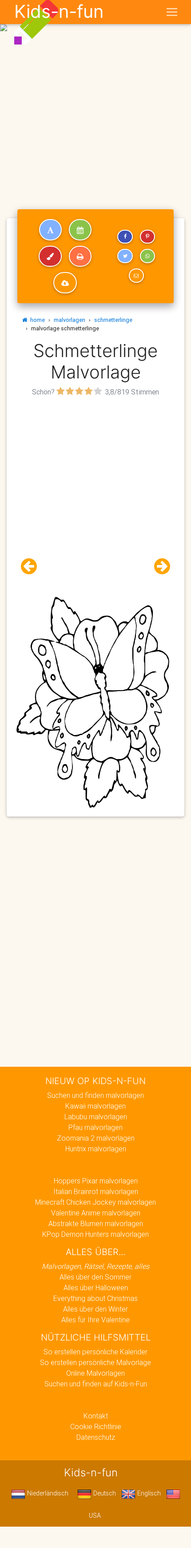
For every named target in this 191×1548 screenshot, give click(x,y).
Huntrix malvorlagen (95, 1148)
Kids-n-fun (58, 12)
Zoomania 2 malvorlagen (96, 1138)
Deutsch (104, 1493)
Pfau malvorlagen (95, 1127)
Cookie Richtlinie (95, 1426)
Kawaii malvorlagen (95, 1105)
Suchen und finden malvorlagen (95, 1095)
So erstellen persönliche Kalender (95, 1351)
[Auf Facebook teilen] (124, 237)
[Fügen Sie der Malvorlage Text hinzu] (50, 229)
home (36, 320)
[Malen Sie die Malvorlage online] (50, 256)
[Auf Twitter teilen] (124, 256)
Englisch (148, 1493)
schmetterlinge (113, 320)
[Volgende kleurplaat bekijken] (158, 567)
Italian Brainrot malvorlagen (95, 1191)
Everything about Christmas (95, 1298)
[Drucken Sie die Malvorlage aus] (80, 256)
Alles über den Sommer (95, 1276)
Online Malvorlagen (95, 1373)
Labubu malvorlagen (95, 1116)
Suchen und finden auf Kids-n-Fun (95, 1383)
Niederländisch (46, 1493)
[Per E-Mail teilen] (136, 275)
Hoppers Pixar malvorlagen (96, 1180)
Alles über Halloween (96, 1287)
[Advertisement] (95, 99)
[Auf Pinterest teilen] (147, 237)
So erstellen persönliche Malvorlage (95, 1362)
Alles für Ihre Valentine (95, 1319)
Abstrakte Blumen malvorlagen (95, 1223)
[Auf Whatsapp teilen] (147, 256)
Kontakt (96, 1415)
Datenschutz (95, 1437)
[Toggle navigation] (172, 12)
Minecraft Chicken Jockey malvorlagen (95, 1202)
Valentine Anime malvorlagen (95, 1212)
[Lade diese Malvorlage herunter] (65, 282)
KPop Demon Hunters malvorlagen (95, 1234)
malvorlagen (69, 320)
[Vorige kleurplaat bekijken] (32, 567)
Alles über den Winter (95, 1308)
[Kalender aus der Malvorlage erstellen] (80, 229)
